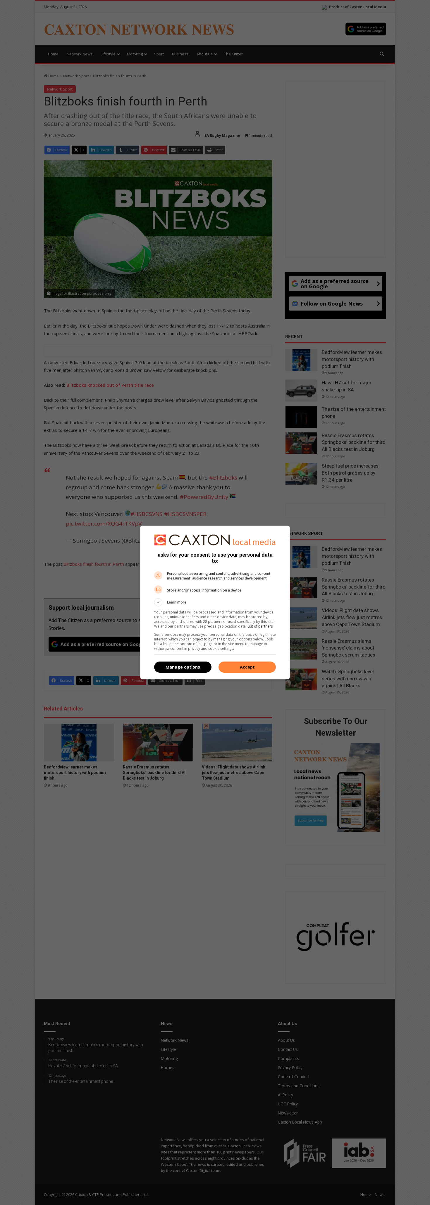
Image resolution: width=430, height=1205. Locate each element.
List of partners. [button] (260, 626)
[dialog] (215, 603)
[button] (215, 602)
